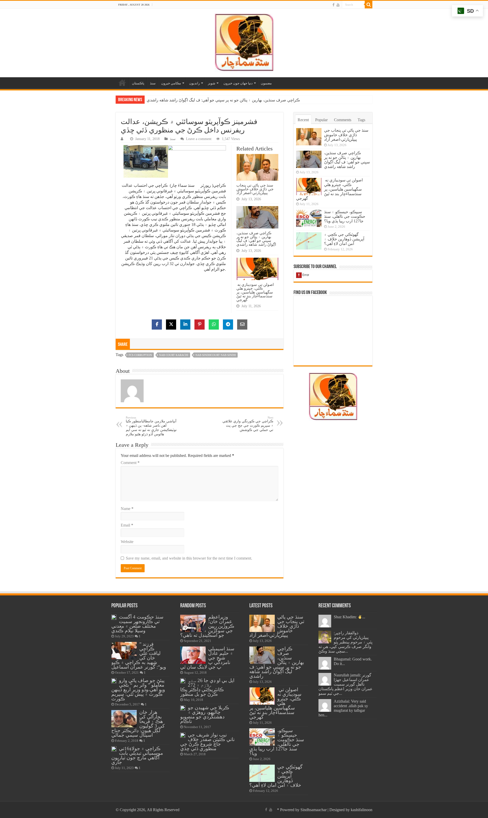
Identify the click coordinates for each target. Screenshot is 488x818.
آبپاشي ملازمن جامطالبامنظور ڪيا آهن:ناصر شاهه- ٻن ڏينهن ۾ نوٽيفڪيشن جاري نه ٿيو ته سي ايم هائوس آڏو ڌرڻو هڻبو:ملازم (151, 426)
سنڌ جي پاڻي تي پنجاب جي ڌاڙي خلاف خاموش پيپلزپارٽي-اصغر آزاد (254, 189)
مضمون (266, 83)
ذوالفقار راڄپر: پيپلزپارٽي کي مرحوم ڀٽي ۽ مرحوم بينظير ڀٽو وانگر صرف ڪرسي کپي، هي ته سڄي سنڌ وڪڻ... (345, 642)
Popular (321, 120)
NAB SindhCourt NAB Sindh (215, 355)
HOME (122, 82)
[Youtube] (338, 5)
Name (127, 508)
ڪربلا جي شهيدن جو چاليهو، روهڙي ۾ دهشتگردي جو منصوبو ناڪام (204, 714)
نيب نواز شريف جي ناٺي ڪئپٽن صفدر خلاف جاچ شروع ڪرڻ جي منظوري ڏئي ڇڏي (207, 741)
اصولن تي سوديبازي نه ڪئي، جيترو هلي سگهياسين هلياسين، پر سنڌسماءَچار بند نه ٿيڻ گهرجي (225, 100)
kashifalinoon (361, 810)
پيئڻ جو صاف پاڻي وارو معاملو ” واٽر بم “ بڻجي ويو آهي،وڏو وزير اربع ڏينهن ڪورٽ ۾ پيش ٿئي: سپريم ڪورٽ (138, 689)
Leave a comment (198, 139)
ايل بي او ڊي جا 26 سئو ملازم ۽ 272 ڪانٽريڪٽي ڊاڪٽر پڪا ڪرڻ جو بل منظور (207, 687)
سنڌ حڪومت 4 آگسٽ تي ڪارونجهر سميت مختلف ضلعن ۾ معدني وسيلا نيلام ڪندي (137, 623)
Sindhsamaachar (313, 810)
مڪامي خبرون (171, 83)
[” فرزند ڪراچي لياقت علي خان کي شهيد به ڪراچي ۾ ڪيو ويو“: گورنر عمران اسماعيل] (124, 650)
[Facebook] (333, 5)
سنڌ (153, 83)
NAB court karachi (173, 355)
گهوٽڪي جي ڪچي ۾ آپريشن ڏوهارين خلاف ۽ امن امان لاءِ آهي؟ (344, 239)
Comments (342, 120)
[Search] (368, 4)
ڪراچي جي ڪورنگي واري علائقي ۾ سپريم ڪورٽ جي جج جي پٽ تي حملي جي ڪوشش (247, 424)
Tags (361, 120)
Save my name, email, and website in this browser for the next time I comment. (189, 558)
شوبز (211, 83)
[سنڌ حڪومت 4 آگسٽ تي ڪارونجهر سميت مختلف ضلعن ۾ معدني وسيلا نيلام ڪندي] (113, 617)
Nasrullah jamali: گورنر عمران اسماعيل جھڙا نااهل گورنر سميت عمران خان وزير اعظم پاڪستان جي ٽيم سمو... (345, 684)
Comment (130, 462)
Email (127, 525)
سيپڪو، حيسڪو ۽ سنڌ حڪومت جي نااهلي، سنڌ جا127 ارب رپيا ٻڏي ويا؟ (344, 216)
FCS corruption (140, 355)
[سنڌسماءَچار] (244, 42)
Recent (303, 120)
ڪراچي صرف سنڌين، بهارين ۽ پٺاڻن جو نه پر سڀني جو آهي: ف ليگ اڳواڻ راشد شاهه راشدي (256, 238)
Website (127, 541)
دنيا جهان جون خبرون (238, 83)
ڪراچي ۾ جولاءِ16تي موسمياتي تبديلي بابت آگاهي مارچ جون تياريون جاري (137, 755)
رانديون (194, 83)
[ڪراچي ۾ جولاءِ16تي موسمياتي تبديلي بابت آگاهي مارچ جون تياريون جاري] (113, 748)
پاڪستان (138, 83)
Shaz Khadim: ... (349, 617)
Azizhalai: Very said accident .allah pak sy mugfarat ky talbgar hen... (343, 708)
